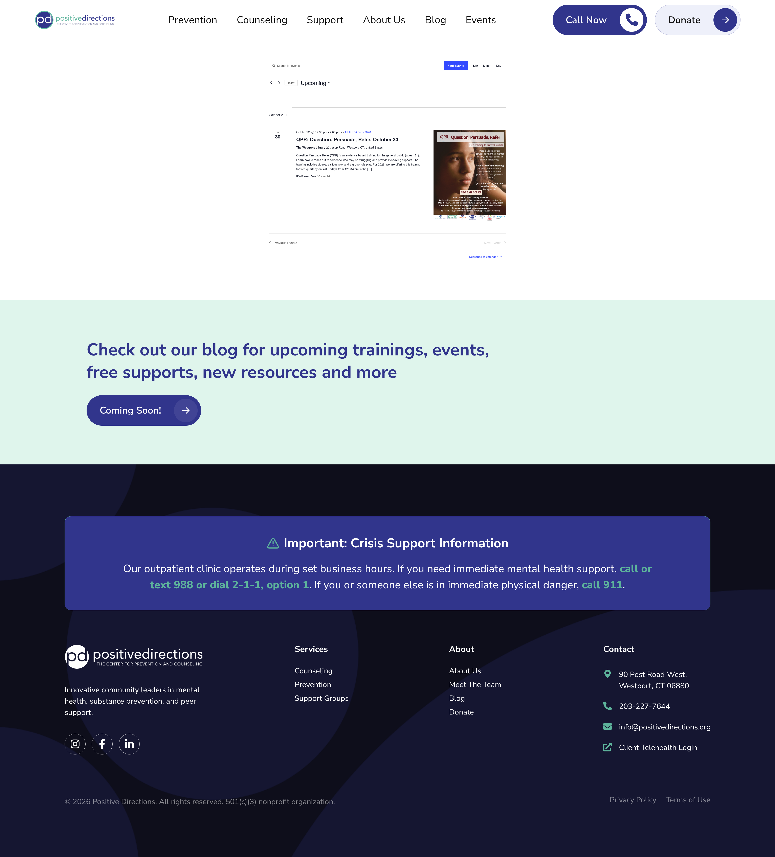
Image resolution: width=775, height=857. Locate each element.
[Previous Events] (271, 82)
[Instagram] (75, 744)
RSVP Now (302, 176)
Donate (461, 712)
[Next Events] (279, 82)
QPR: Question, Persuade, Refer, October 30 (347, 139)
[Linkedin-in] (129, 744)
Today (291, 82)
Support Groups (322, 698)
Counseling (262, 20)
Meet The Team (475, 685)
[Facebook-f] (102, 744)
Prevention (192, 20)
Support (325, 20)
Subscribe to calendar (483, 257)
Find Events (456, 66)
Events (481, 20)
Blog (435, 20)
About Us (384, 20)
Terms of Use (688, 800)
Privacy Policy (633, 800)
